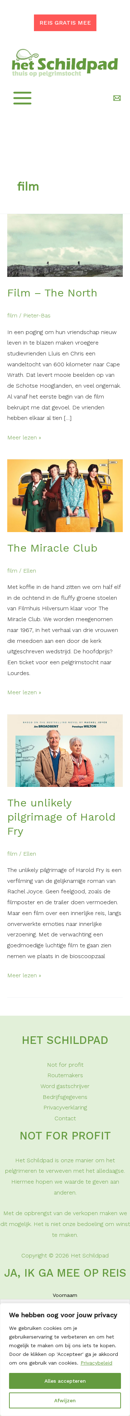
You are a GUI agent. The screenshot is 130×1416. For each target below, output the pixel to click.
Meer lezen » (24, 438)
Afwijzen (65, 1400)
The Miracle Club (52, 547)
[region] (65, 1359)
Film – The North (52, 292)
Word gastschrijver (65, 1086)
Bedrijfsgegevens (65, 1096)
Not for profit (65, 1064)
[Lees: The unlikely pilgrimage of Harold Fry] (65, 750)
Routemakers (65, 1075)
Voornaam (65, 1295)
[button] (65, 22)
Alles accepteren (65, 1381)
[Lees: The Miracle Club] (65, 495)
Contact (65, 1118)
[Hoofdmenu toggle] (22, 98)
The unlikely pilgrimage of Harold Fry (61, 816)
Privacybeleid (96, 1363)
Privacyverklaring (65, 1107)
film (12, 315)
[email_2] (118, 98)
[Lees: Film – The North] (65, 244)
